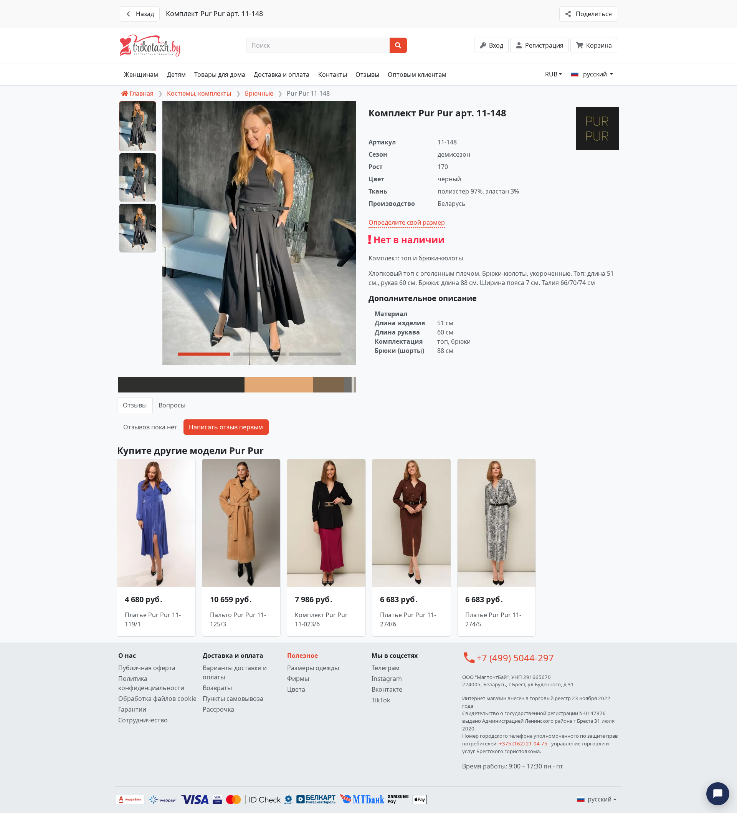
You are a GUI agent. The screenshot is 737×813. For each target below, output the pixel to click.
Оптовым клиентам (417, 74)
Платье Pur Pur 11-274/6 (408, 619)
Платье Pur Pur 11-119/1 (153, 619)
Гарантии (132, 709)
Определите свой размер (406, 222)
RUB (551, 74)
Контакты (332, 74)
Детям (176, 74)
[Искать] (398, 45)
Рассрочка (218, 709)
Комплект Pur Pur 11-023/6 (321, 619)
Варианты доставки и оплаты (235, 672)
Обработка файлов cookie (157, 698)
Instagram (387, 678)
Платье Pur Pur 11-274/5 (493, 619)
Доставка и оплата (281, 74)
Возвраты (217, 688)
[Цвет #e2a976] (279, 384)
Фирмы (298, 678)
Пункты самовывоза (233, 698)
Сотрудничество (143, 720)
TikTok (381, 700)
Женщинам (141, 74)
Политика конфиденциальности (151, 683)
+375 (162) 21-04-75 (523, 743)
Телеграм (386, 668)
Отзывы (367, 74)
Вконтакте (387, 689)
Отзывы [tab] (135, 405)
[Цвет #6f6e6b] (348, 384)
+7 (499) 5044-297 (515, 657)
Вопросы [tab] (172, 405)
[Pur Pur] (597, 128)
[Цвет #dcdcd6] (353, 384)
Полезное (302, 655)
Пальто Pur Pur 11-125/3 (238, 619)
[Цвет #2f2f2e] (181, 384)
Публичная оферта (146, 668)
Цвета (296, 689)
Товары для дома (219, 74)
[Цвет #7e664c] (328, 384)
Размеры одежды (313, 668)
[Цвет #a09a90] (355, 384)
